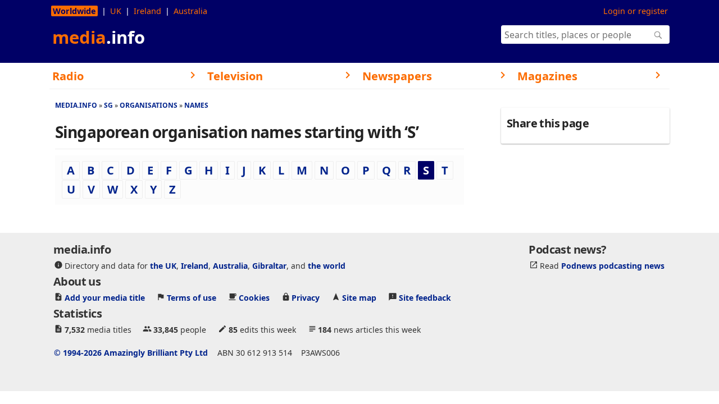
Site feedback (425, 297)
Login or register (635, 11)
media (98, 37)
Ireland (147, 11)
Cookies (254, 297)
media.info (76, 105)
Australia (190, 11)
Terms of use (191, 297)
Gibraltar (269, 265)
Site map (359, 297)
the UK (163, 265)
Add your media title (105, 297)
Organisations (149, 105)
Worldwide (74, 11)
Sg (108, 105)
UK (115, 11)
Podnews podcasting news (613, 265)
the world (326, 265)
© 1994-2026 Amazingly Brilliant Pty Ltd (131, 352)
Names (196, 105)
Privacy (306, 297)
